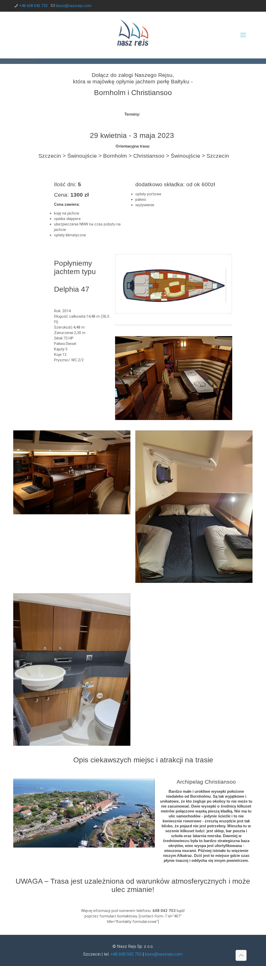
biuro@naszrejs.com (73, 5)
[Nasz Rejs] (132, 35)
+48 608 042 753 (33, 5)
